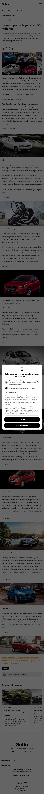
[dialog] (22, 397)
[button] (22, 392)
